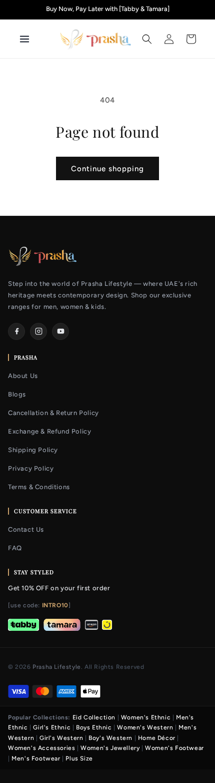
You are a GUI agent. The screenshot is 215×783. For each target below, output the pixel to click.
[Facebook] (16, 331)
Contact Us (26, 529)
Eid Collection (94, 717)
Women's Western (145, 727)
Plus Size (79, 758)
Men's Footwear (36, 758)
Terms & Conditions (39, 487)
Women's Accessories (41, 747)
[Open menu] (35, 39)
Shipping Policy (33, 450)
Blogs (17, 394)
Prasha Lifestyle (56, 666)
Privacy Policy (31, 468)
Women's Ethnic (145, 717)
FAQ (15, 548)
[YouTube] (60, 331)
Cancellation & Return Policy (53, 413)
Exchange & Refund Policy (49, 431)
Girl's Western (61, 737)
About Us (23, 375)
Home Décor (157, 737)
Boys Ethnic (94, 727)
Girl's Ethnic (51, 727)
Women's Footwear (174, 747)
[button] (147, 39)
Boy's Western (110, 737)
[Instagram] (38, 331)
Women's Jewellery (110, 747)
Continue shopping (107, 168)
